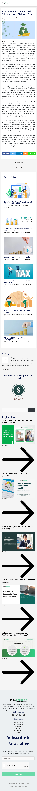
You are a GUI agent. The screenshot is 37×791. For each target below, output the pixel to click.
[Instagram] (24, 715)
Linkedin (19, 153)
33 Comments (7, 259)
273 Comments (8, 284)
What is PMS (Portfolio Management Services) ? (17, 527)
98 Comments (7, 232)
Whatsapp (32, 153)
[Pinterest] (20, 715)
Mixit (25, 153)
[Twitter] (17, 715)
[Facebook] (13, 715)
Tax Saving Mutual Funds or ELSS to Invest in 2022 (18, 282)
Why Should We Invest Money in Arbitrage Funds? (16, 339)
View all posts (6, 369)
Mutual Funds (21, 17)
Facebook (6, 153)
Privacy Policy (18, 730)
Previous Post (19, 163)
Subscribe (18, 774)
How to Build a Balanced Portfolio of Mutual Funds (18, 311)
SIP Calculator (18, 724)
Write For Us (18, 732)
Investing (13, 17)
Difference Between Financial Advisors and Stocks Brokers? (15, 634)
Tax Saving (24, 284)
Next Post (19, 167)
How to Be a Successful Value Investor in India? (18, 580)
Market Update (18, 722)
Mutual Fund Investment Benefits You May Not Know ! (18, 229)
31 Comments (6, 17)
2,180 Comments (8, 205)
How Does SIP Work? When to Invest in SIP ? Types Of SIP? (18, 203)
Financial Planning (17, 314)
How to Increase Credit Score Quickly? (14, 474)
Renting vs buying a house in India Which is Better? (17, 421)
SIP (23, 205)
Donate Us (18, 728)
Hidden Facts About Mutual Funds (17, 257)
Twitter (13, 153)
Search (4, 406)
